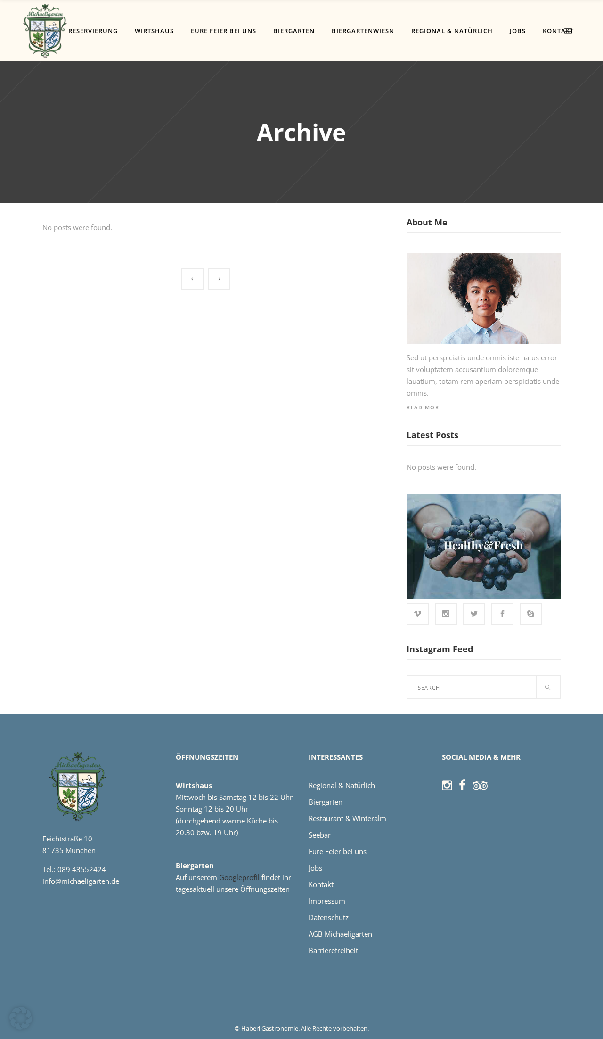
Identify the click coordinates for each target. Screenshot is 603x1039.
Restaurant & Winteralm (347, 818)
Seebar (320, 835)
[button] (20, 1018)
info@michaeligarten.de (80, 881)
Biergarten (325, 801)
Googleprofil (240, 877)
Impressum (327, 901)
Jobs (315, 868)
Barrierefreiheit (333, 950)
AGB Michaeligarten (340, 934)
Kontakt (321, 884)
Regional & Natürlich (342, 785)
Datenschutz (329, 917)
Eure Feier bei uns (338, 851)
